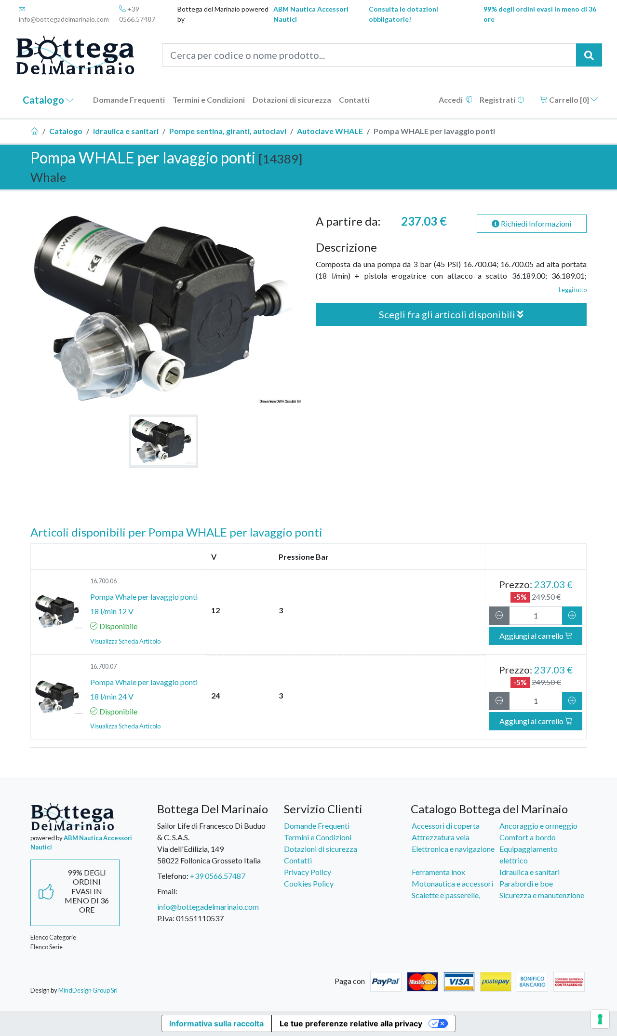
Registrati (498, 99)
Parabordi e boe (526, 883)
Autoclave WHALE (330, 130)
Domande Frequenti (129, 99)
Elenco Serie (46, 947)
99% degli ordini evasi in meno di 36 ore (539, 14)
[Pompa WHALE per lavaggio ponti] (163, 441)
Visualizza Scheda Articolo (125, 641)
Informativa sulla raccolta (216, 1023)
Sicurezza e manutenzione (541, 895)
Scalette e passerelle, (446, 895)
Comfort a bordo (527, 837)
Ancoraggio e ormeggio (538, 825)
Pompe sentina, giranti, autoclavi (227, 130)
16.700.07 (103, 666)
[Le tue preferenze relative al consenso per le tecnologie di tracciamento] (600, 1019)
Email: (167, 891)
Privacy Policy (307, 871)
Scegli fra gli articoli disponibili (448, 314)
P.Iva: (165, 918)
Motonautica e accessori (452, 883)
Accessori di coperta (446, 825)
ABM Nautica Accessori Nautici (311, 14)
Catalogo (44, 100)
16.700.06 (103, 581)
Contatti (354, 99)
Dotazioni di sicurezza (292, 99)
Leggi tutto (573, 290)
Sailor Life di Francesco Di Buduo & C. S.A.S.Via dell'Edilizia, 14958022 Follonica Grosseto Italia (211, 843)
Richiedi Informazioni (535, 223)
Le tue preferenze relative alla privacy (351, 1023)
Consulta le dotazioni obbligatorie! (403, 14)
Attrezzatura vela (440, 837)
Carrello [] (569, 99)
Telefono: (172, 875)
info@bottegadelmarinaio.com (64, 19)
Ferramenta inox (438, 871)
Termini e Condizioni (209, 99)
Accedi (451, 99)
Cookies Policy (309, 883)
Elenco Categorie (53, 937)
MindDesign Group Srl (88, 990)
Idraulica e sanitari (126, 130)
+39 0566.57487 (137, 14)
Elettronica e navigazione (453, 848)
